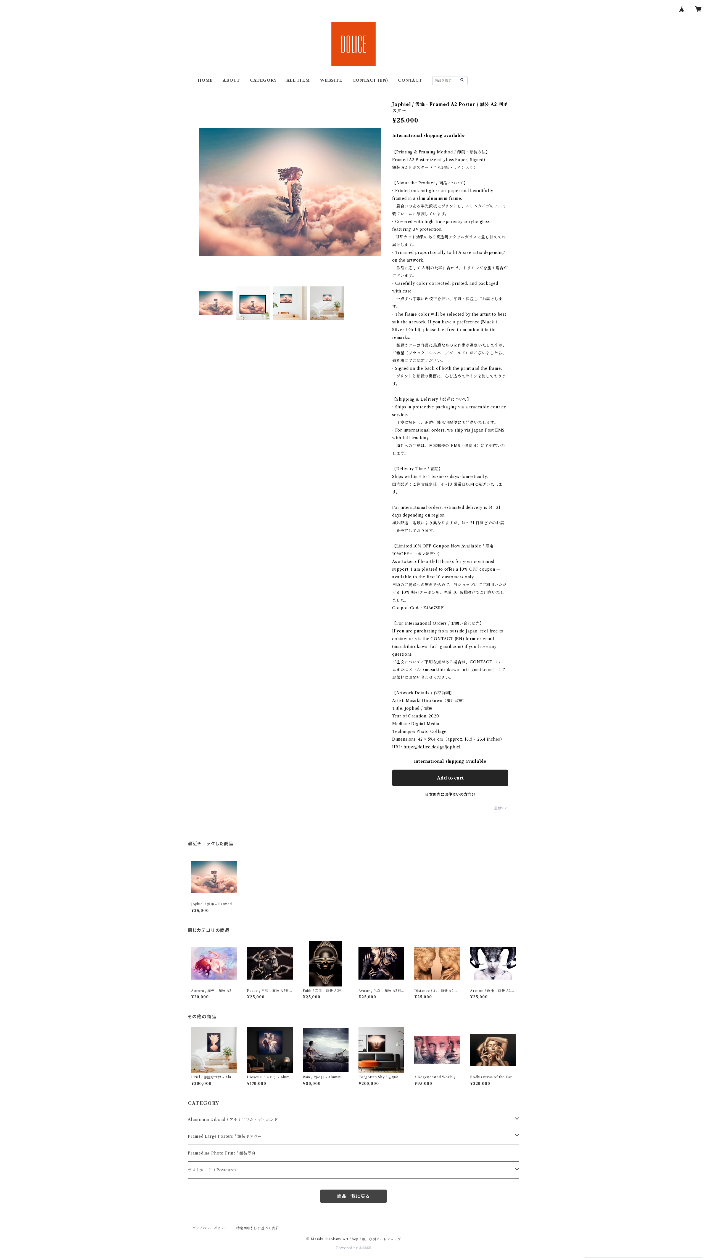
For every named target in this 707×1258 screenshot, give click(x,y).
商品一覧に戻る (353, 1196)
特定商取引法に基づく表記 (257, 1228)
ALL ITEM (298, 80)
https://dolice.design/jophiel (432, 746)
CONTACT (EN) (370, 80)
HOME (205, 80)
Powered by (347, 1248)
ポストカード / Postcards (212, 1169)
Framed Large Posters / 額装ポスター (225, 1136)
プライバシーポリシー (210, 1228)
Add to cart (450, 778)
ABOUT (231, 80)
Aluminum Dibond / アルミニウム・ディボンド (233, 1119)
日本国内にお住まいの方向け (450, 794)
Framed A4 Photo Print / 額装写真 (221, 1153)
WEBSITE (331, 80)
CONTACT (410, 80)
